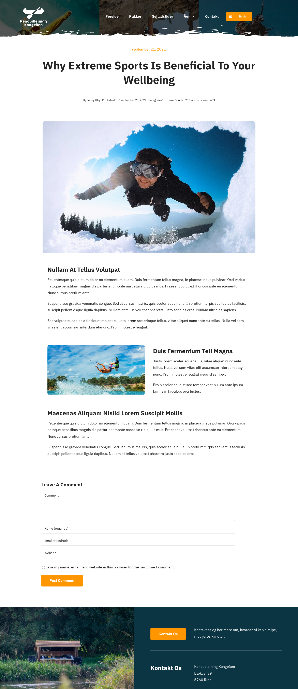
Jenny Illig (93, 100)
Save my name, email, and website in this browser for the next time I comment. (110, 567)
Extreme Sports (173, 100)
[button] (289, 5)
